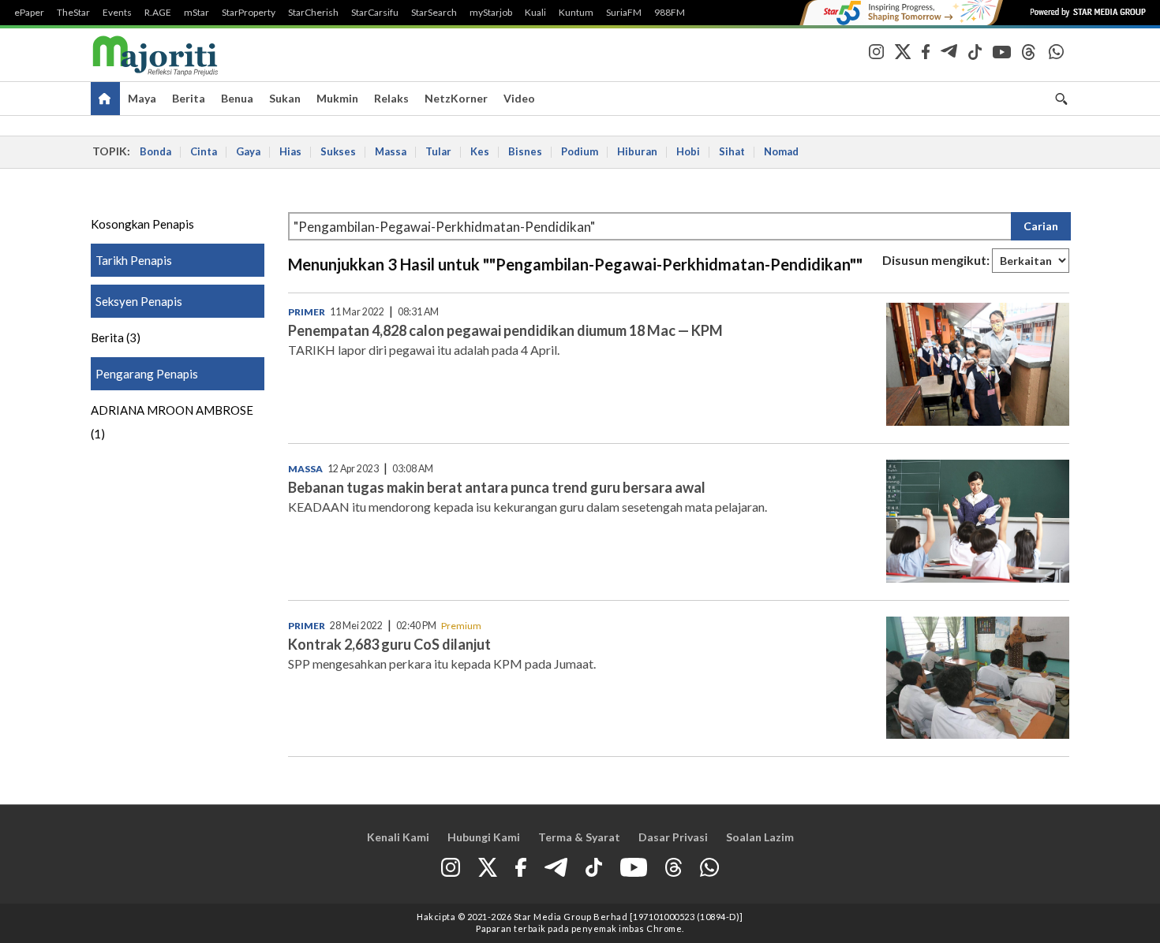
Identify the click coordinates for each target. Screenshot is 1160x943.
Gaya (248, 151)
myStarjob (491, 12)
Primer (306, 312)
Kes (479, 151)
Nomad (781, 151)
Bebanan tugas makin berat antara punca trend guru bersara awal (496, 487)
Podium (579, 151)
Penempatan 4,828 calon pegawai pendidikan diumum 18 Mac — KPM (505, 330)
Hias (290, 151)
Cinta (203, 151)
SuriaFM (624, 12)
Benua (237, 98)
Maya (142, 98)
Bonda (155, 151)
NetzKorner (456, 98)
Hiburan (637, 151)
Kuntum (576, 12)
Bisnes (525, 151)
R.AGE (157, 12)
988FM (669, 12)
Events (117, 12)
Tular (438, 151)
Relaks (391, 98)
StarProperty (248, 12)
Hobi (688, 151)
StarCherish (313, 12)
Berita (188, 98)
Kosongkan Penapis (142, 224)
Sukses (338, 151)
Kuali (535, 12)
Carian (1040, 226)
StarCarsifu (375, 12)
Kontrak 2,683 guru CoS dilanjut (389, 644)
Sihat (732, 151)
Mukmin (337, 98)
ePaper (29, 12)
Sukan (285, 98)
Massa (390, 151)
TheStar (73, 12)
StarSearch (434, 12)
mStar (196, 12)
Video (519, 98)
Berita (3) (115, 337)
